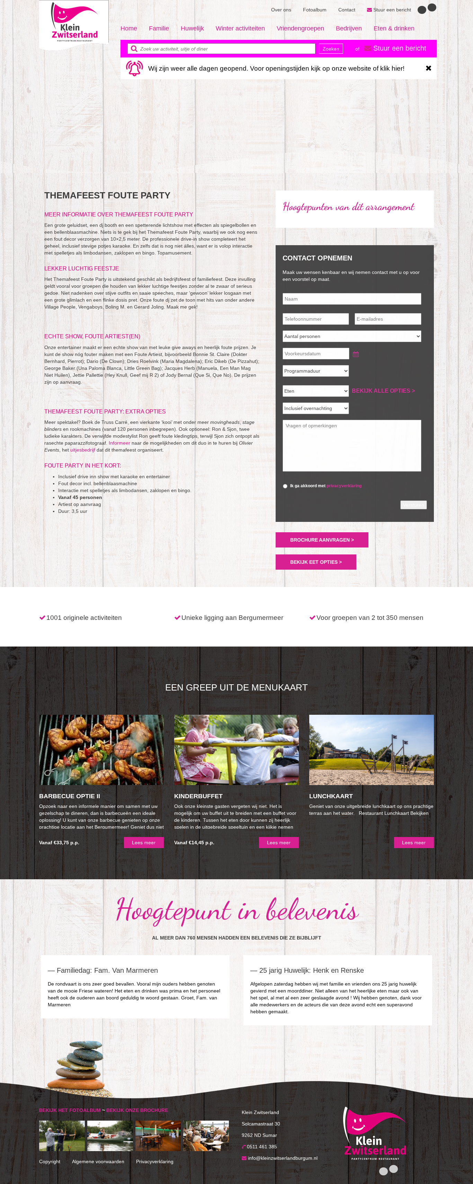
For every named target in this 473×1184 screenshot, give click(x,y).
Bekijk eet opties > (316, 562)
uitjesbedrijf (82, 450)
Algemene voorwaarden (98, 1161)
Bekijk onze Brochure (137, 1110)
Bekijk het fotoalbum (70, 1110)
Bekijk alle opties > (383, 391)
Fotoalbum (315, 9)
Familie (159, 28)
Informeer (119, 443)
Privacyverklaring (154, 1161)
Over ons (281, 9)
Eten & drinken (394, 28)
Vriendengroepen (300, 28)
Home (129, 28)
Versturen (413, 505)
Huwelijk (192, 28)
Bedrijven (349, 28)
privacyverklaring (344, 485)
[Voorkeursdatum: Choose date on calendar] (354, 353)
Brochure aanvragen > (322, 540)
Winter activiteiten (240, 28)
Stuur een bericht (391, 9)
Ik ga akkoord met (326, 485)
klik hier (391, 68)
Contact (346, 9)
